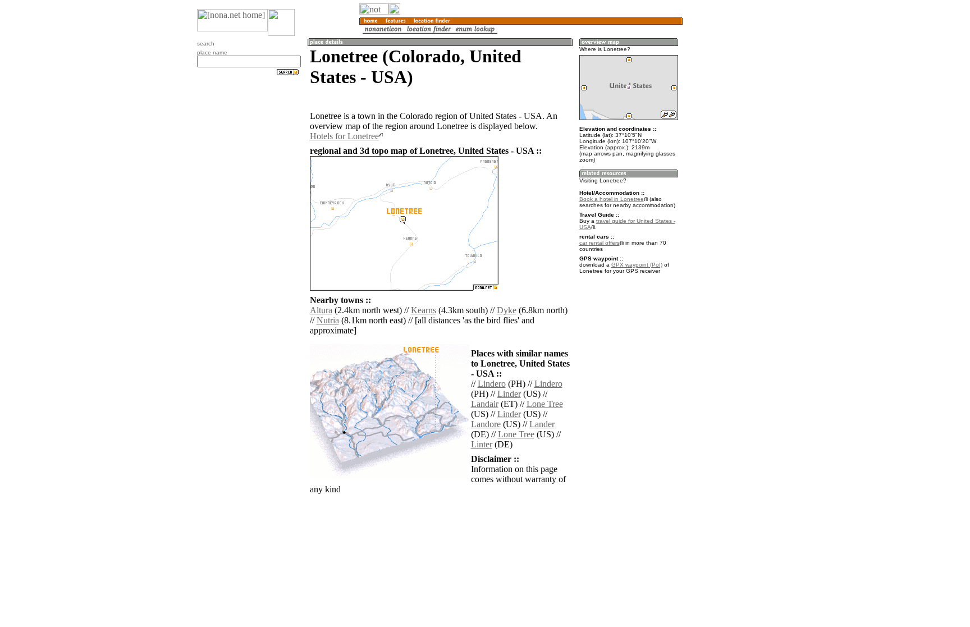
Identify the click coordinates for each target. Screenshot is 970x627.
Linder (509, 394)
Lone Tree (545, 404)
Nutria (328, 320)
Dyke (506, 310)
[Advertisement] (736, 185)
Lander (542, 424)
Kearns (423, 310)
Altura (321, 310)
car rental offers (599, 243)
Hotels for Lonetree (344, 136)
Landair (484, 404)
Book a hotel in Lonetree (611, 199)
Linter (481, 444)
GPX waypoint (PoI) (636, 265)
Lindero (492, 383)
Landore (486, 424)
